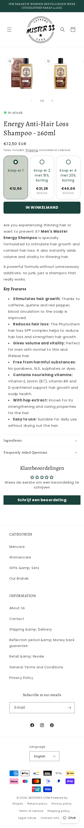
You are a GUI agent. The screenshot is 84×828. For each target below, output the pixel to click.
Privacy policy (62, 803)
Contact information (55, 818)
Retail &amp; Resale (26, 656)
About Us (17, 608)
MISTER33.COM (39, 798)
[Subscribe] (69, 707)
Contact (16, 618)
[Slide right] (52, 101)
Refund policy (37, 803)
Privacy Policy (21, 677)
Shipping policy (58, 811)
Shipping (31, 150)
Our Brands (19, 578)
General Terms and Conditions (36, 667)
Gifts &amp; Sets (24, 568)
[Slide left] (32, 101)
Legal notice (27, 818)
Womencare (20, 557)
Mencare (17, 546)
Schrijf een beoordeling (42, 500)
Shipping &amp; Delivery (30, 629)
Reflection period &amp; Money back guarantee (41, 643)
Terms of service (31, 811)
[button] (9, 29)
